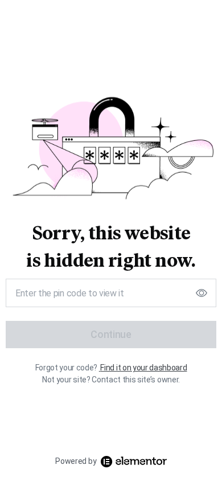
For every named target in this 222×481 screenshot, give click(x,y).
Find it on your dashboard (143, 367)
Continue (111, 334)
